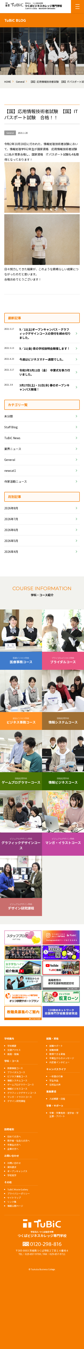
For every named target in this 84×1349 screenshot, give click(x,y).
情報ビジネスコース (17, 1088)
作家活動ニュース (15, 481)
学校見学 (11, 1175)
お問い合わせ (14, 1163)
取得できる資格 (57, 1054)
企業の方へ (13, 1148)
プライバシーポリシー (18, 1193)
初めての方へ (14, 1136)
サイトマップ (14, 1197)
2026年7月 (11, 519)
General (9, 460)
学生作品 (53, 1080)
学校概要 (11, 1045)
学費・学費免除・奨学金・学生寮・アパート (63, 1114)
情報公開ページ (15, 1205)
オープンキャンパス (17, 1171)
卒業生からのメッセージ (61, 1058)
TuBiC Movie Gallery (17, 1189)
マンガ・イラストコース (19, 1096)
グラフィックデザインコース (21, 1092)
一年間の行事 (56, 1076)
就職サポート (56, 1045)
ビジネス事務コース (17, 1076)
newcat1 (10, 470)
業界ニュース (12, 449)
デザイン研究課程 (16, 1101)
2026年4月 (11, 552)
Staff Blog (11, 427)
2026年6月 (11, 530)
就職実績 (53, 1049)
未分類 (8, 416)
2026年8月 (11, 508)
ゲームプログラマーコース (20, 1084)
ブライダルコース (16, 1072)
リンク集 (11, 1201)
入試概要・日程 (57, 1098)
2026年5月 (11, 541)
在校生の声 (55, 1084)
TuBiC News (12, 438)
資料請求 (11, 1167)
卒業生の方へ (14, 1144)
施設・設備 (13, 1054)
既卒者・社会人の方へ (18, 1140)
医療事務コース (15, 1068)
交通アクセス (14, 1049)
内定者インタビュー (59, 1062)
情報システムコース (17, 1080)
